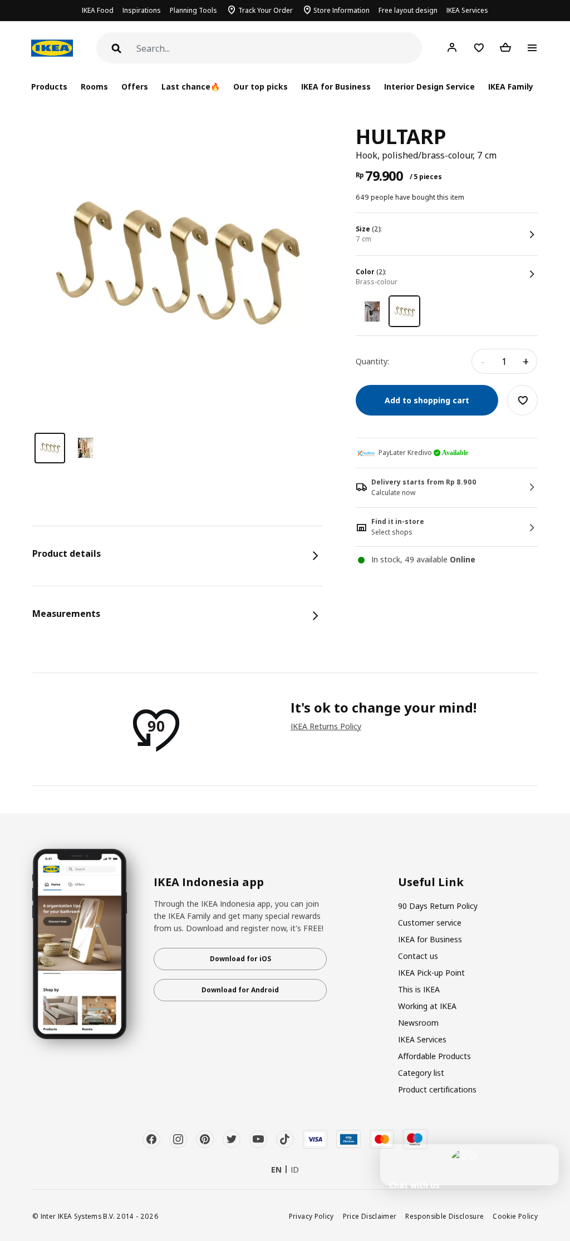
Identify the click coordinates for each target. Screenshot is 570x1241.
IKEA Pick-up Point (431, 972)
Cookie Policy (515, 1216)
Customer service (429, 922)
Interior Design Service (429, 86)
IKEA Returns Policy (326, 726)
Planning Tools (193, 10)
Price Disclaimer (370, 1216)
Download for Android (240, 990)
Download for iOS (240, 958)
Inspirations (141, 10)
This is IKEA (419, 989)
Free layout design (408, 10)
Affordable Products (434, 1056)
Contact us (418, 956)
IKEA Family (510, 86)
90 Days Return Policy (438, 906)
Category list (421, 1072)
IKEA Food (98, 10)
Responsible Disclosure (444, 1216)
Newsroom (418, 1022)
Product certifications (437, 1089)
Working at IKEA (427, 1006)
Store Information (341, 10)
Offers (134, 86)
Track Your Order (265, 10)
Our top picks (260, 86)
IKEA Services (467, 10)
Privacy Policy (311, 1216)
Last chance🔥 (190, 86)
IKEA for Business (336, 86)
